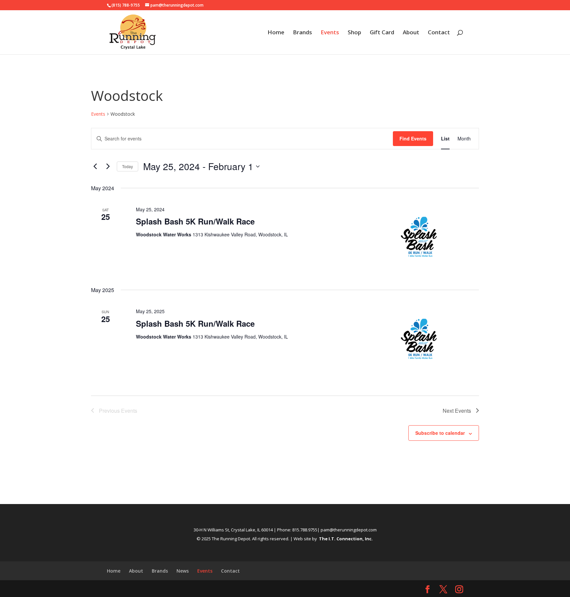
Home (276, 33)
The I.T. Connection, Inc (345, 539)
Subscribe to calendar (440, 433)
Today (127, 166)
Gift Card (382, 33)
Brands (302, 33)
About (411, 33)
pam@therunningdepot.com (349, 530)
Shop (354, 33)
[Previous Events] (95, 166)
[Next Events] (108, 166)
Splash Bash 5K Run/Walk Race (195, 221)
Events (330, 33)
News (182, 571)
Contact (439, 33)
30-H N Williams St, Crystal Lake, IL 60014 (233, 530)
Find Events (413, 138)
